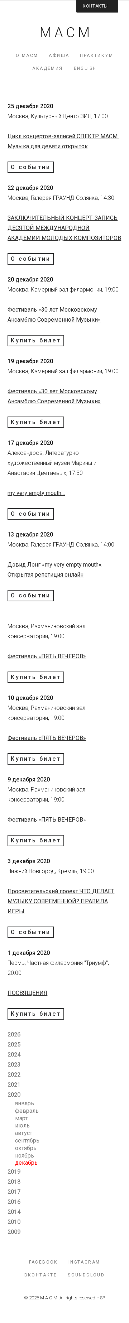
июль (22, 1125)
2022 (14, 1074)
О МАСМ (27, 55)
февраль (27, 1110)
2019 (14, 1171)
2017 (14, 1191)
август (23, 1133)
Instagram (84, 1262)
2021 (14, 1084)
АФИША (59, 55)
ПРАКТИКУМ (96, 55)
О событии (31, 167)
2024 (14, 1054)
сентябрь (27, 1140)
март (21, 1118)
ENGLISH (85, 68)
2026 (14, 1034)
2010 (14, 1221)
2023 (14, 1064)
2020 (14, 1094)
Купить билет (36, 340)
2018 (14, 1181)
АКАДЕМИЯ (47, 68)
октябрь (26, 1148)
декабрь (26, 1162)
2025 (14, 1044)
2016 (14, 1201)
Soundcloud (86, 1275)
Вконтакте (40, 1275)
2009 (14, 1231)
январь (24, 1103)
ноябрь (24, 1155)
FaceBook (43, 1262)
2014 (14, 1211)
